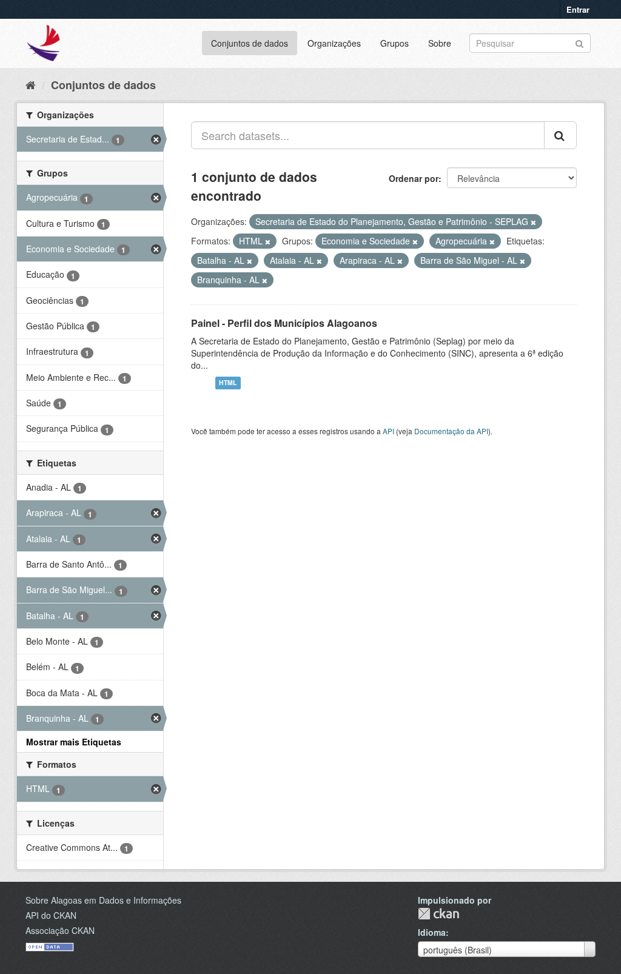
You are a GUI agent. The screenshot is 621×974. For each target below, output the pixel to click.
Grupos (394, 43)
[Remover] (533, 222)
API (388, 431)
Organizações (334, 43)
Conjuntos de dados (249, 43)
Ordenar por (413, 178)
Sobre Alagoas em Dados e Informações (103, 900)
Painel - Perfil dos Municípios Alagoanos (284, 323)
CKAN (438, 913)
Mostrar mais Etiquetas (73, 742)
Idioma (432, 932)
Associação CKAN (60, 930)
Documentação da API (451, 431)
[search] (560, 135)
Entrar (577, 9)
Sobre (439, 43)
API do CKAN (50, 915)
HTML (228, 383)
